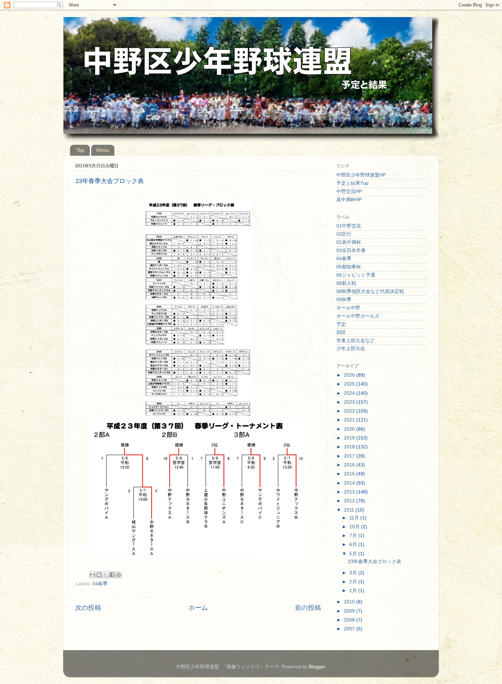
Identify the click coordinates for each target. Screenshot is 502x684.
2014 (350, 483)
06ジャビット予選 (355, 275)
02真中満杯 (348, 242)
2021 (350, 419)
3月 (353, 572)
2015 (350, 473)
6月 (353, 544)
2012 (350, 500)
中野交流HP (349, 191)
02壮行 (343, 234)
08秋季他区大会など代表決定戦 (370, 291)
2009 (350, 611)
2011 (349, 510)
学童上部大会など (355, 340)
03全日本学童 (351, 250)
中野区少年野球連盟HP (361, 175)
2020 (350, 429)
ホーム (198, 607)
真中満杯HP (349, 199)
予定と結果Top (352, 183)
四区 (341, 332)
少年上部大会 (350, 348)
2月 (353, 581)
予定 (341, 324)
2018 (350, 446)
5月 (353, 553)
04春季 (100, 583)
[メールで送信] (92, 574)
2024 (350, 393)
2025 (350, 384)
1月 (353, 590)
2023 (350, 402)
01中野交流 (348, 225)
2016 (350, 464)
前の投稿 (308, 607)
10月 (355, 526)
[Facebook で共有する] (112, 574)
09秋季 (343, 299)
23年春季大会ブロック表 (374, 561)
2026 (350, 375)
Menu (102, 150)
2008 (350, 620)
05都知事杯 (348, 266)
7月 (353, 535)
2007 (350, 628)
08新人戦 (346, 283)
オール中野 (348, 307)
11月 (354, 517)
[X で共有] (105, 574)
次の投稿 (88, 607)
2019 (350, 438)
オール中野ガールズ (357, 316)
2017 (350, 456)
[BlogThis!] (99, 574)
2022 (350, 411)
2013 (350, 491)
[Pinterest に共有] (118, 574)
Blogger (317, 666)
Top (80, 150)
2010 (350, 601)
